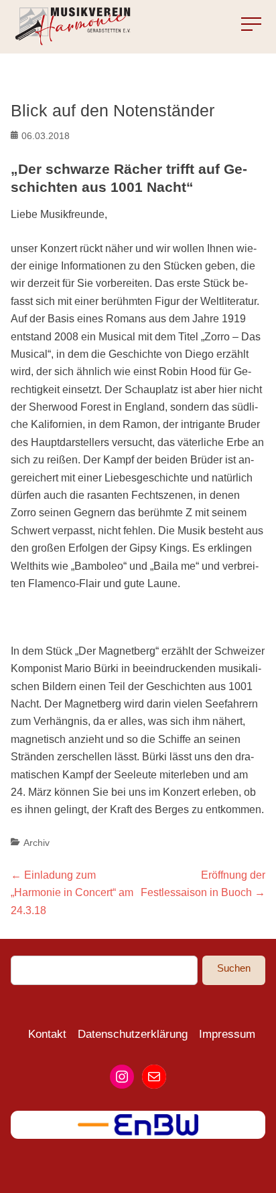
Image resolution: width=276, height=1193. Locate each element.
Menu (241, 24)
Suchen (234, 968)
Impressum (227, 1034)
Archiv (36, 842)
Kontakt (47, 1034)
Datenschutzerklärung (133, 1034)
